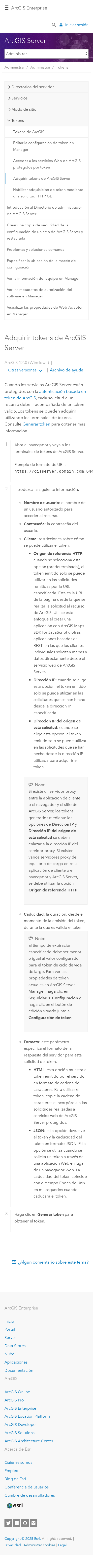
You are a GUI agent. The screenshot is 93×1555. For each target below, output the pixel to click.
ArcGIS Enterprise (29, 8)
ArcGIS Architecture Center (28, 1441)
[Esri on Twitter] (8, 1523)
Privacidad (12, 1545)
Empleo (11, 1470)
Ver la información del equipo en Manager (43, 278)
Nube (9, 1354)
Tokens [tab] (17, 120)
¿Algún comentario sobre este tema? (53, 1262)
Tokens (62, 67)
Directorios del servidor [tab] (32, 87)
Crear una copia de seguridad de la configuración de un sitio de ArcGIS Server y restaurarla (45, 232)
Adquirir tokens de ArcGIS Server (41, 178)
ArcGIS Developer (20, 1424)
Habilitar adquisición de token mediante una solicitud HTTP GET (48, 192)
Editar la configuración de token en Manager (43, 146)
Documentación (18, 1370)
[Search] (54, 24)
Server (10, 1337)
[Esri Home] (14, 1505)
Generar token (36, 424)
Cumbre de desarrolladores (29, 1495)
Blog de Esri (15, 1478)
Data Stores (15, 1345)
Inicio (9, 1321)
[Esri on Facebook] (16, 1523)
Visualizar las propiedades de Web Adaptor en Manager (45, 310)
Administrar (14, 67)
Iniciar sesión (77, 24)
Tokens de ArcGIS (28, 132)
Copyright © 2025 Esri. (22, 1539)
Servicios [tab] (19, 98)
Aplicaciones (16, 1362)
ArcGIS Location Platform (27, 1416)
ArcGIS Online (17, 1391)
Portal (9, 1329)
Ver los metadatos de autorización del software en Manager (39, 292)
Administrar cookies (39, 1545)
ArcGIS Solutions (19, 1432)
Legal (62, 1545)
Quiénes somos (18, 1462)
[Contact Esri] (33, 1523)
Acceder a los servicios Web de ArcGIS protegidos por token (47, 164)
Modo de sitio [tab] (23, 109)
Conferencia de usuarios (26, 1487)
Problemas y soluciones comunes (35, 249)
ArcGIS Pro (14, 1400)
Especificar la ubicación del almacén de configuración (41, 264)
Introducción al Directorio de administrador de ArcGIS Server (44, 210)
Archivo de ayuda (66, 369)
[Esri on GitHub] (25, 1523)
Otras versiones (22, 370)
